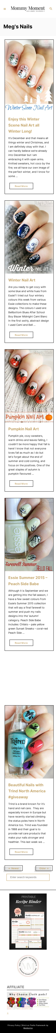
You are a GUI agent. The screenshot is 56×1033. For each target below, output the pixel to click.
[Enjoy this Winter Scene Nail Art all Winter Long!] (29, 76)
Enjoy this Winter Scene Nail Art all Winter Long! (23, 125)
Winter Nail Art (21, 280)
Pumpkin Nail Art (23, 429)
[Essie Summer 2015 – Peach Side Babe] (29, 534)
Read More (22, 187)
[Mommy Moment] (27, 8)
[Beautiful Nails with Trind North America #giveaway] (29, 742)
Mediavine (28, 1028)
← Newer (13, 868)
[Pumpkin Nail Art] (29, 386)
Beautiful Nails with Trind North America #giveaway (27, 791)
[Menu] (4, 9)
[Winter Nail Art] (29, 237)
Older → (44, 868)
